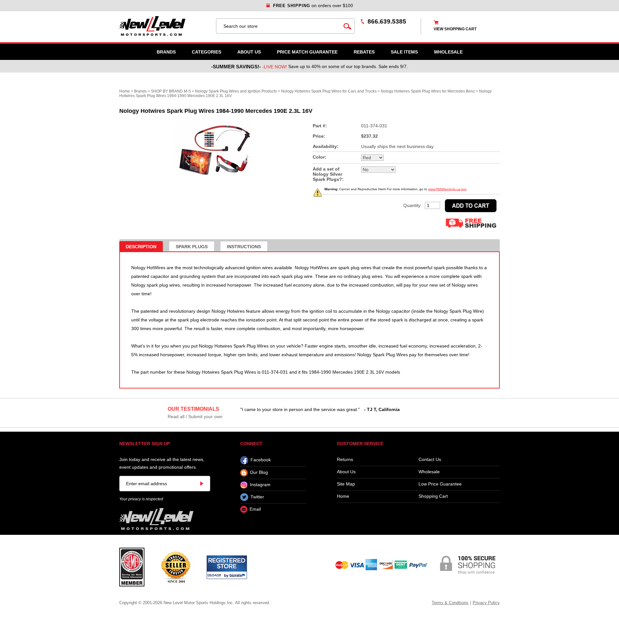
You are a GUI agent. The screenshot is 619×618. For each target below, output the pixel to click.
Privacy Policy (486, 602)
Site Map (346, 484)
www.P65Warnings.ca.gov (447, 189)
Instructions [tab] (244, 246)
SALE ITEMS (404, 51)
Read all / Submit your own (195, 416)
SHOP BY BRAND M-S (171, 91)
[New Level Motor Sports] (164, 26)
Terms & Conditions (450, 602)
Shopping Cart (433, 496)
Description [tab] (141, 246)
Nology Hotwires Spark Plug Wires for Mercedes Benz (428, 91)
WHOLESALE (448, 51)
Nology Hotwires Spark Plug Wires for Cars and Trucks (329, 91)
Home (124, 91)
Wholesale (429, 471)
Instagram (260, 484)
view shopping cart (455, 29)
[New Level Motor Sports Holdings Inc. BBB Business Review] (175, 566)
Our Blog (259, 472)
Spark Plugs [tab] (192, 246)
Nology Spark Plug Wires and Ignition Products (236, 91)
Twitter (257, 496)
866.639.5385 (387, 21)
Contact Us (429, 459)
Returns (345, 459)
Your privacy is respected (141, 499)
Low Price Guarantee (440, 484)
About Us (249, 51)
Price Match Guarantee (307, 51)
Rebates (364, 51)
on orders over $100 (313, 5)
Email (255, 509)
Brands (166, 51)
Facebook (261, 460)
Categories (206, 51)
